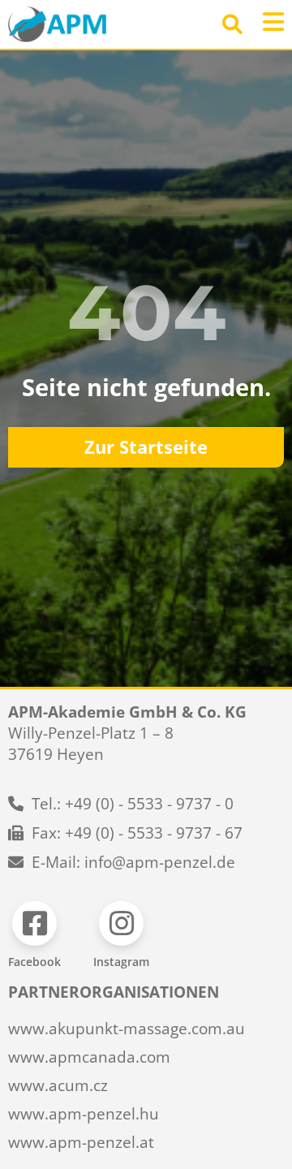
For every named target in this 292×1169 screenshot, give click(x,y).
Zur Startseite (146, 447)
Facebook (34, 961)
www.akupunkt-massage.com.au (126, 1028)
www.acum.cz (58, 1085)
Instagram (121, 961)
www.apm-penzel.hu (83, 1113)
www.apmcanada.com (89, 1057)
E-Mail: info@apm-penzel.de (133, 862)
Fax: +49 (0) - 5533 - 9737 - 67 (137, 832)
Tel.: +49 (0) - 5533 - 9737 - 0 (133, 803)
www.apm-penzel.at (81, 1142)
